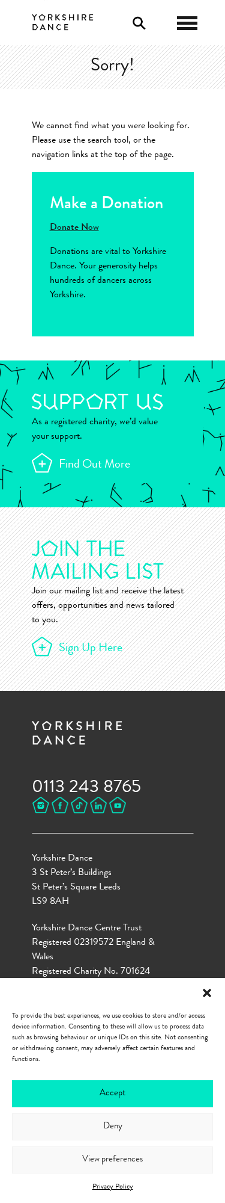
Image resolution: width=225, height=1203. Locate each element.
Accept (112, 1093)
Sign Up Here (90, 649)
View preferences (112, 1159)
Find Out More (94, 465)
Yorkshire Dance (63, 21)
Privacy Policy (112, 1187)
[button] (207, 993)
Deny (112, 1126)
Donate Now (74, 228)
